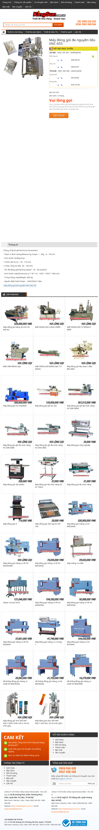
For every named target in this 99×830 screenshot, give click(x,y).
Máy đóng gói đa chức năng (79, 484)
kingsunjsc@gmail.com (13, 809)
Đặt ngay (58, 115)
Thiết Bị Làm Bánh (33, 32)
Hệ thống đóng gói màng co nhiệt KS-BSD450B (79, 682)
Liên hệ (28, 7)
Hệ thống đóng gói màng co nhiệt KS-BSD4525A (15, 682)
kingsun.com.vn (65, 778)
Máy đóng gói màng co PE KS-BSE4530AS (16, 564)
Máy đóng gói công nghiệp (78, 445)
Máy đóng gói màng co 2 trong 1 (48, 643)
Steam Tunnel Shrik (11, 602)
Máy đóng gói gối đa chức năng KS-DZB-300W (80, 407)
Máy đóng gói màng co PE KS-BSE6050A (48, 603)
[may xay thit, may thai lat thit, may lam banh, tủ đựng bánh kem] (49, 15)
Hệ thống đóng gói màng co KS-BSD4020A (49, 682)
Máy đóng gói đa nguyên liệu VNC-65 (20, 285)
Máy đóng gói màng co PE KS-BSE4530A (80, 603)
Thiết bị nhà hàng (15, 32)
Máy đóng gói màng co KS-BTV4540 (78, 643)
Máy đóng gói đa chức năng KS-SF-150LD (49, 485)
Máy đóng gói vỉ (10, 524)
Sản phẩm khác (12, 295)
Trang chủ (6, 2)
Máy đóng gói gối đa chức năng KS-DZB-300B (17, 446)
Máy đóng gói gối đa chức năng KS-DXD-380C (49, 446)
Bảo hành (54, 2)
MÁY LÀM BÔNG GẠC (12, 366)
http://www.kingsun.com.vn (22, 806)
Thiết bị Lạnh (66, 32)
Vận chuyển (17, 7)
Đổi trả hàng (66, 2)
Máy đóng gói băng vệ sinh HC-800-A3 (16, 328)
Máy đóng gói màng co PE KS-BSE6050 (16, 643)
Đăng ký (91, 783)
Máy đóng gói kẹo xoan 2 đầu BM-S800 (79, 367)
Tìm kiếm (58, 25)
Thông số (13, 244)
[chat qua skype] (93, 56)
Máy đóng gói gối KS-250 (46, 406)
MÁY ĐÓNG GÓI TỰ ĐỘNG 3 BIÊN (79, 328)
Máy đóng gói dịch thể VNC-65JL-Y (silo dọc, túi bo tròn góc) (48, 721)
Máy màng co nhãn (75, 563)
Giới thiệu (59, 739)
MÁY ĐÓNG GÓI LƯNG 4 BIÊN (47, 327)
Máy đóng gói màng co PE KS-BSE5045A (48, 564)
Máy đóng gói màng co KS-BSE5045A (78, 525)
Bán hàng (91, 2)
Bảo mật (6, 7)
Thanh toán (80, 2)
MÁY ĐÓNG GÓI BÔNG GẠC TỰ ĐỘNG (48, 367)
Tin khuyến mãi (40, 2)
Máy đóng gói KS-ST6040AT (15, 406)
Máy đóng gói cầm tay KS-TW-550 (48, 525)
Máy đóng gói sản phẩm (13, 484)
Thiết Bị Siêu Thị (51, 32)
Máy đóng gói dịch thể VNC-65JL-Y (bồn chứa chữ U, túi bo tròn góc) (16, 723)
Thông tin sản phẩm (22, 2)
